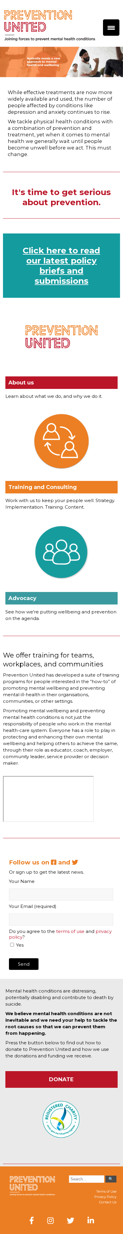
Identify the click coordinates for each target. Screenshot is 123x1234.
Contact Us (107, 1202)
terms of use (70, 931)
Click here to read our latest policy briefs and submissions (61, 265)
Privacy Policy (105, 1197)
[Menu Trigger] (111, 27)
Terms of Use (106, 1191)
